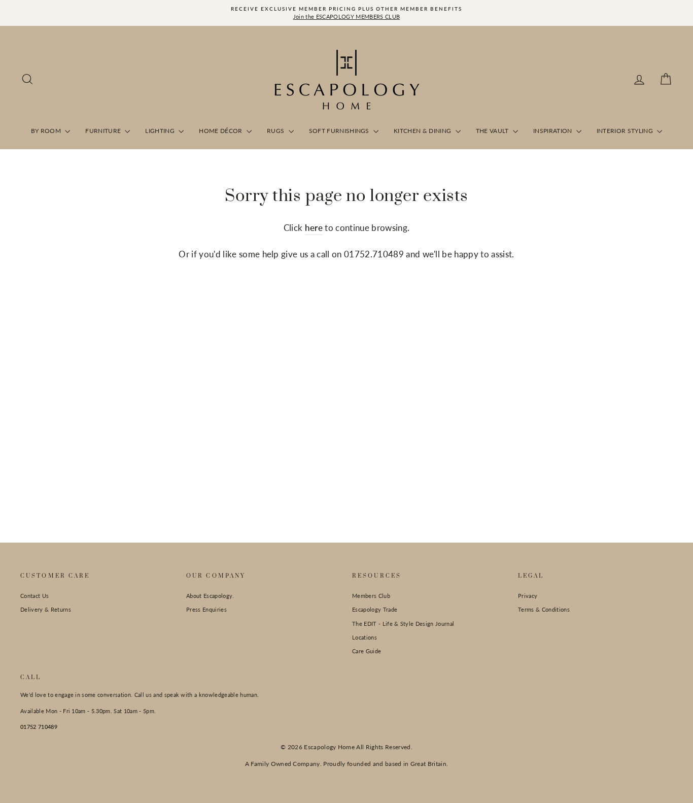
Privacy (527, 595)
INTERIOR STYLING (626, 131)
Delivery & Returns (45, 609)
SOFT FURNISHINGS (340, 131)
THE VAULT (493, 131)
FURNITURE (103, 131)
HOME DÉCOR (221, 131)
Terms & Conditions (544, 609)
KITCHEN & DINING (423, 131)
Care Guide (366, 651)
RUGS (276, 131)
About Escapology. (210, 595)
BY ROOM (47, 131)
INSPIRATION (553, 131)
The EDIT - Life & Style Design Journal (403, 623)
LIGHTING (160, 131)
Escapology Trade (374, 609)
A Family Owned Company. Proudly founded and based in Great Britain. (346, 763)
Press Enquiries (206, 609)
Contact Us (34, 595)
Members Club (371, 595)
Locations (364, 637)
